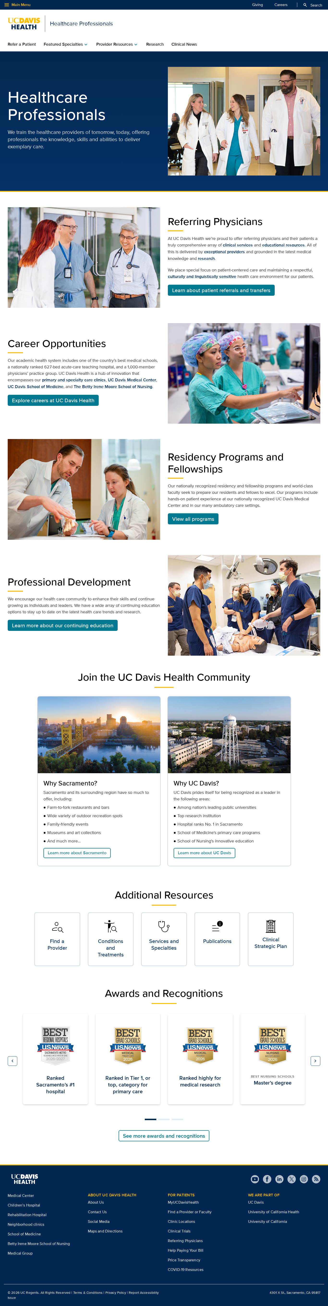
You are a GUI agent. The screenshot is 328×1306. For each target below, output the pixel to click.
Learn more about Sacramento (77, 853)
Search (312, 5)
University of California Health (273, 1212)
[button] (12, 1061)
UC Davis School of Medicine (35, 386)
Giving (257, 4)
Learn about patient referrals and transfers (221, 290)
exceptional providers (224, 252)
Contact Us (97, 1212)
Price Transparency (184, 1260)
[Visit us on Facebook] (265, 1179)
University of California (267, 1221)
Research (155, 44)
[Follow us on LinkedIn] (277, 1179)
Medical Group (20, 1253)
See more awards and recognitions (164, 1136)
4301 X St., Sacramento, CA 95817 (295, 1292)
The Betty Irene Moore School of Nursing (113, 386)
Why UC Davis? (196, 783)
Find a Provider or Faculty (190, 1212)
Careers (280, 4)
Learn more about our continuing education (62, 625)
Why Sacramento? (70, 783)
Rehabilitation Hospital (27, 1215)
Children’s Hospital (24, 1205)
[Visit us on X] (290, 1179)
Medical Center (21, 1195)
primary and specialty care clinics (74, 380)
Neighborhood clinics (26, 1224)
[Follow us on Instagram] (302, 1179)
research (206, 258)
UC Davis (256, 1202)
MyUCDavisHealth (183, 1202)
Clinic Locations (181, 1221)
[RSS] (314, 1179)
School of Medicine (24, 1234)
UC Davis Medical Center (132, 380)
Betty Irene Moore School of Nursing (39, 1243)
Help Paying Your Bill (185, 1250)
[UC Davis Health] (24, 1179)
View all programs (193, 519)
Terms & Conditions (88, 1292)
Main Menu (17, 4)
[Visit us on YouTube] (255, 1179)
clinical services (238, 245)
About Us (96, 1202)
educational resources (283, 245)
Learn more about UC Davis (204, 853)
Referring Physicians (185, 1240)
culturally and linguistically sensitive (202, 276)
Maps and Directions (105, 1231)
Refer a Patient (22, 44)
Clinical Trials (179, 1231)
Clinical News (184, 44)
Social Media (99, 1221)
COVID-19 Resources (185, 1269)
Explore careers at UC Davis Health (53, 400)
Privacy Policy (115, 1292)
